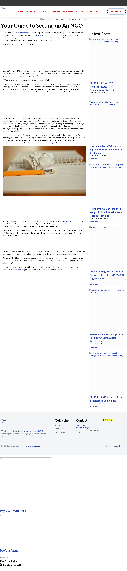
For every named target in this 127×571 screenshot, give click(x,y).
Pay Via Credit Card (13, 511)
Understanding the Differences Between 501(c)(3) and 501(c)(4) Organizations (106, 275)
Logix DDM (119, 446)
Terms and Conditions (31, 446)
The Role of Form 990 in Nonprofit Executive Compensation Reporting (103, 87)
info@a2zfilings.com (84, 428)
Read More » (93, 96)
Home (20, 11)
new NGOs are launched (47, 35)
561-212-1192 (81, 425)
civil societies (23, 33)
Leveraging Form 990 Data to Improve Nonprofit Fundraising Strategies (106, 149)
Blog (83, 11)
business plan (50, 143)
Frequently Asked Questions (65, 11)
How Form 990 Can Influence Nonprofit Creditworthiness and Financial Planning (106, 212)
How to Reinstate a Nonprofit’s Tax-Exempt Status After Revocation (106, 338)
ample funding (70, 221)
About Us (31, 11)
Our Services (44, 11)
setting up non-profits (29, 431)
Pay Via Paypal (9, 550)
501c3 (40, 431)
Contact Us (93, 11)
